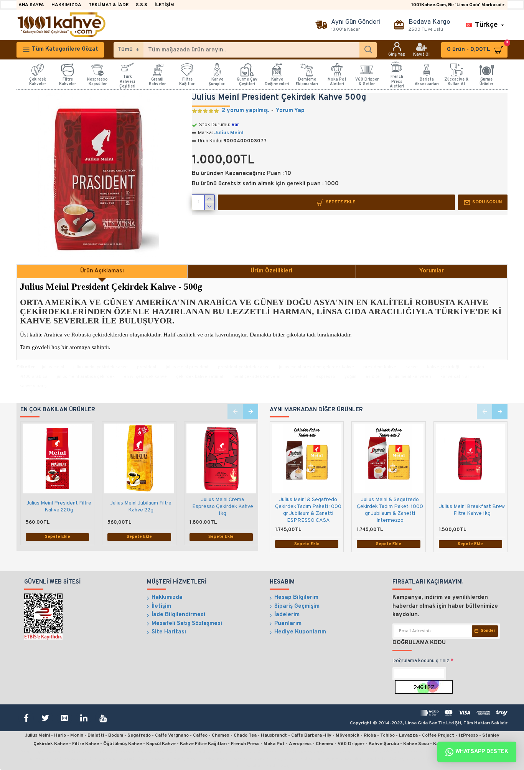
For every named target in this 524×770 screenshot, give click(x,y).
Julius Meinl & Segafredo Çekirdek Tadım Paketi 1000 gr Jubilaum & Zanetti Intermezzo (390, 510)
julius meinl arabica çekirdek (86, 376)
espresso (325, 376)
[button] (235, 411)
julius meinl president (187, 367)
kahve (411, 367)
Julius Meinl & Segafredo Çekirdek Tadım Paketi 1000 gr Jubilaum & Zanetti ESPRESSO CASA (308, 510)
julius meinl (53, 367)
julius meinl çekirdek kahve (100, 367)
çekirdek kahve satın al (199, 376)
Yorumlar (431, 271)
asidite (373, 376)
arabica (476, 367)
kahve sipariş (33, 386)
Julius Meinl (229, 133)
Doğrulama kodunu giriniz (420, 661)
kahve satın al (454, 376)
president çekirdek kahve (244, 367)
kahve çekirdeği (443, 367)
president (147, 367)
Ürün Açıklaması (102, 271)
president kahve (379, 367)
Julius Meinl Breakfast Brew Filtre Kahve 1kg (472, 510)
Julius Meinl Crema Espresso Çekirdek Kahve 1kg (222, 506)
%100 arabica (34, 376)
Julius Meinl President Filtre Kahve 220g (58, 506)
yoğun (350, 376)
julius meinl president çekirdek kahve (316, 367)
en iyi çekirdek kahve (145, 376)
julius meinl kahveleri (410, 376)
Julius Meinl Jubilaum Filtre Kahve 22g (140, 506)
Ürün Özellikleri (271, 271)
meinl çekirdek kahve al (256, 376)
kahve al (298, 376)
